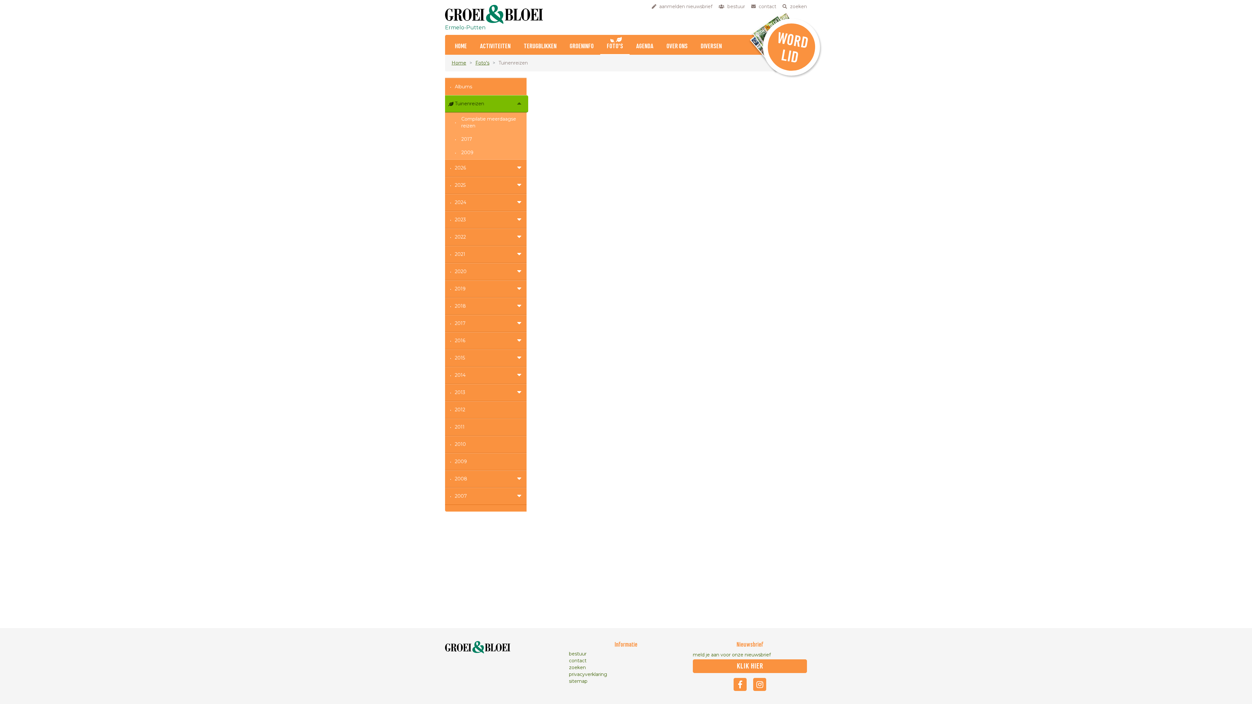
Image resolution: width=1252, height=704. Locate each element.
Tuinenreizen (469, 104)
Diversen (711, 46)
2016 (460, 341)
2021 (460, 254)
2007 (461, 496)
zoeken (577, 667)
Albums (463, 87)
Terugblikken (540, 46)
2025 (460, 185)
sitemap (578, 681)
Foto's (615, 46)
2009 (467, 152)
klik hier (750, 666)
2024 (460, 202)
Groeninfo (582, 46)
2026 (460, 168)
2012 (460, 410)
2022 (460, 237)
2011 (460, 427)
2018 (460, 306)
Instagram (759, 684)
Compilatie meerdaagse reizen (488, 122)
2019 (460, 289)
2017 (466, 139)
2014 (460, 375)
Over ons (677, 46)
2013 (460, 392)
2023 (460, 220)
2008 (461, 479)
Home (461, 46)
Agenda (644, 46)
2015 (460, 358)
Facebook (740, 684)
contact (578, 661)
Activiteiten (495, 46)
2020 (461, 271)
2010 (460, 444)
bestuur (578, 654)
